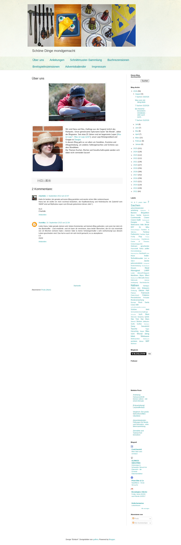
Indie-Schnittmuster (140, 256)
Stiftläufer (146, 321)
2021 (135, 162)
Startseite (77, 286)
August (138, 94)
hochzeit (142, 253)
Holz (147, 253)
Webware (145, 336)
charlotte (42, 196)
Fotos (147, 237)
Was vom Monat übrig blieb (140, 333)
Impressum (99, 66)
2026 (135, 91)
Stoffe (133, 324)
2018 (135, 172)
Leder (133, 273)
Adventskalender (75, 66)
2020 (135, 165)
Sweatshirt (145, 326)
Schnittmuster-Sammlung (86, 59)
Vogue (142, 331)
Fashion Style (144, 234)
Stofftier (139, 324)
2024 (135, 152)
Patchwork (145, 293)
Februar (138, 141)
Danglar (78, 140)
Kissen (133, 268)
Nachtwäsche (144, 282)
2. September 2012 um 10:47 (58, 196)
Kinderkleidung (136, 265)
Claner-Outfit (136, 220)
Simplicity (140, 317)
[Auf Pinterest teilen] (49, 180)
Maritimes (134, 275)
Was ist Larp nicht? (82, 137)
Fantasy (146, 232)
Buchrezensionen (118, 59)
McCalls (141, 278)
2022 (135, 158)
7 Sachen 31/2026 (142, 120)
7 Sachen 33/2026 (142, 97)
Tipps (147, 329)
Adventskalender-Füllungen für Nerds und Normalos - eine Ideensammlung (141, 423)
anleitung (134, 210)
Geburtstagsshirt (136, 244)
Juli (136, 124)
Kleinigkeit (135, 270)
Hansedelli (134, 248)
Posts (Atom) (46, 290)
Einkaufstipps (135, 229)
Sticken (139, 321)
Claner (146, 218)
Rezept (133, 302)
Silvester (134, 317)
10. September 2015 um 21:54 (58, 223)
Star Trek (135, 319)
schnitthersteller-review (138, 307)
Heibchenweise (138, 503)
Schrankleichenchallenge (139, 312)
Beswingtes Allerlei (139, 492)
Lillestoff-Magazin (143, 273)
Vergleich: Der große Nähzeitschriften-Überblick (141, 414)
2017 (135, 175)
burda (139, 215)
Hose (133, 256)
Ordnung (134, 290)
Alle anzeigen (145, 508)
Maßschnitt (134, 278)
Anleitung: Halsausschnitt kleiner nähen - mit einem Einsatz (140, 398)
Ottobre (141, 291)
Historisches (135, 253)
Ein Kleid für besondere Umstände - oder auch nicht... (140, 113)
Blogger (112, 539)
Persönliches (136, 298)
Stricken (146, 324)
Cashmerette (136, 218)
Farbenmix (135, 234)
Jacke (146, 261)
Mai (137, 131)
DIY (132, 227)
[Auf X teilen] (44, 180)
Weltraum (146, 339)
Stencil (133, 321)
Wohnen (133, 343)
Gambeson (145, 239)
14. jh (133, 202)
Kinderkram (145, 265)
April (137, 134)
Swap (133, 326)
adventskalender (137, 208)
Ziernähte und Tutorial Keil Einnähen (138, 433)
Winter (141, 341)
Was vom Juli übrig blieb (140, 101)
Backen (134, 213)
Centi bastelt (137, 449)
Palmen (133, 293)
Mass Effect (144, 275)
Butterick (146, 215)
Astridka (42, 223)
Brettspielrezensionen (46, 66)
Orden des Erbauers (140, 288)
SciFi (140, 314)
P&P (147, 291)
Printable (146, 297)
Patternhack (135, 295)
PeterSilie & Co (138, 481)
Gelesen (134, 246)
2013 (135, 188)
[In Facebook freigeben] (46, 180)
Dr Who (144, 227)
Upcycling (134, 331)
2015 (135, 182)
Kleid (147, 268)
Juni (137, 128)
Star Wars (145, 319)
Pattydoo (145, 295)
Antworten (42, 215)
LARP (146, 270)
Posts (136, 519)
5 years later (141, 202)
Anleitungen (57, 59)
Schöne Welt (140, 309)
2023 (135, 155)
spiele (147, 317)
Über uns (38, 59)
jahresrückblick (136, 263)
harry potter (144, 249)
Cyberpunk (145, 220)
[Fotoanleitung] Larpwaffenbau (139, 406)
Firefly (133, 237)
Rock (140, 302)
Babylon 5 (145, 210)
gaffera (95, 539)
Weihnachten (135, 339)
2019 (135, 168)
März (137, 138)
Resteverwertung (137, 300)
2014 (135, 185)
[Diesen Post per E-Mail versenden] (38, 180)
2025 (135, 148)
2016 (135, 178)
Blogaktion (145, 213)
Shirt (147, 314)
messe (147, 280)
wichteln (134, 341)
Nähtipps (146, 286)
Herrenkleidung (136, 251)
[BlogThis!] (41, 180)
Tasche (134, 329)
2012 (135, 191)
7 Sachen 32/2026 (142, 106)
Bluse (133, 215)
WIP (147, 341)
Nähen (135, 285)
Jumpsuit (146, 263)
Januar (138, 144)
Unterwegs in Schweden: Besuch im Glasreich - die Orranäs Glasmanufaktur (139, 469)
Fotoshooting (135, 239)
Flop (140, 237)
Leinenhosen (136, 505)
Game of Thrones (140, 241)
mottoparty (134, 282)
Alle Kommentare (141, 523)
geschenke (145, 246)
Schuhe (133, 314)
